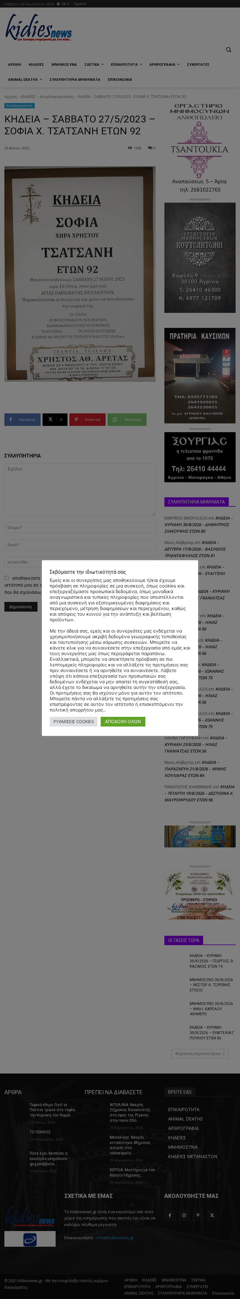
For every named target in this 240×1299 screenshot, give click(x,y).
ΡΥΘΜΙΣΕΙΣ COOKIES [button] (73, 721)
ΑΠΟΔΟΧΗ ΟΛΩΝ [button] (123, 721)
